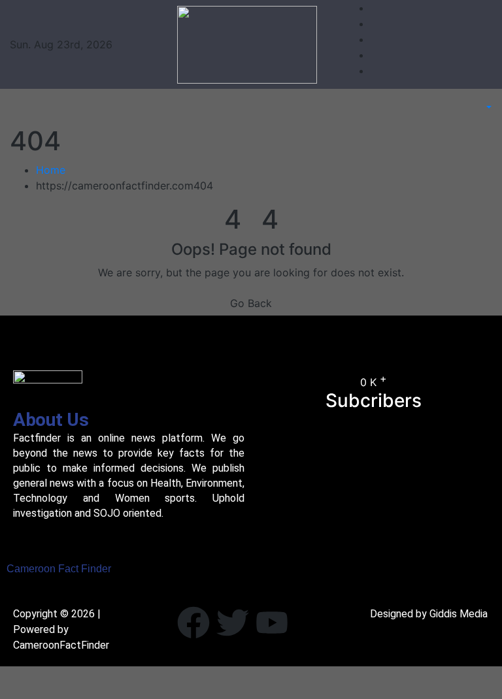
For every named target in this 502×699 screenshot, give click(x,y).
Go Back (251, 303)
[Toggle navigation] (35, 107)
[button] (482, 107)
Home (50, 169)
